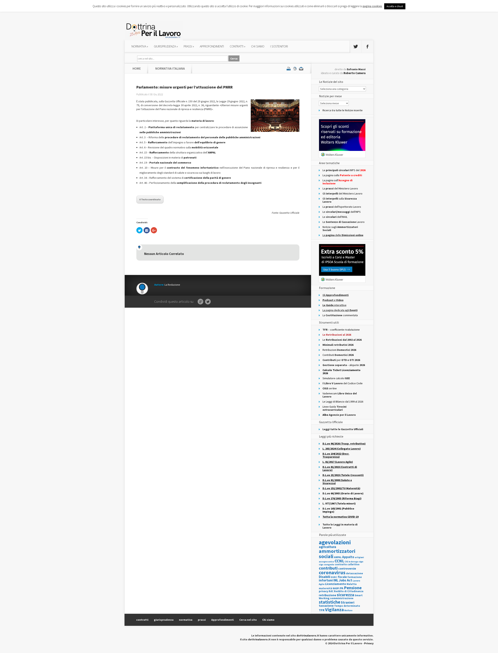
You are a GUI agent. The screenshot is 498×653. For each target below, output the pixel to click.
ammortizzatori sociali (337, 553)
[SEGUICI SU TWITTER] (355, 46)
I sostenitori (279, 46)
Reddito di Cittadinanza (348, 591)
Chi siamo (257, 46)
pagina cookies (372, 6)
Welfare (348, 610)
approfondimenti (212, 46)
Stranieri (347, 602)
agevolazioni (335, 542)
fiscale (342, 577)
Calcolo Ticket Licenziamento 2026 (341, 371)
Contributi (338, 355)
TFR (321, 610)
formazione (354, 577)
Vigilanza (334, 609)
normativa (140, 46)
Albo (339, 415)
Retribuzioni (339, 350)
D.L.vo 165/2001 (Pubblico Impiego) (338, 510)
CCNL (339, 561)
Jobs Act (345, 580)
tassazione (326, 605)
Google (200, 302)
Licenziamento (335, 584)
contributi (328, 568)
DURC (334, 577)
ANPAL (338, 557)
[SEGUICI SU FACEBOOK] (367, 46)
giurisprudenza (166, 46)
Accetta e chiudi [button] (395, 6)
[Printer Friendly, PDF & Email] (295, 68)
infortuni (326, 580)
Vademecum (340, 395)
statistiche (329, 602)
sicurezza (345, 594)
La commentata (340, 315)
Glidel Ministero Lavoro (342, 193)
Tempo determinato (347, 605)
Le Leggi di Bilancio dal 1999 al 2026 (343, 401)
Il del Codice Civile (343, 383)
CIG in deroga (351, 561)
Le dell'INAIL (335, 217)
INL (335, 580)
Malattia (352, 584)
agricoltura (327, 546)
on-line (330, 388)
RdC (331, 591)
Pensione (353, 587)
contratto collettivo (347, 564)
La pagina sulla (342, 175)
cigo (361, 561)
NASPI (336, 588)
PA (341, 588)
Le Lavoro (344, 222)
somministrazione (341, 598)
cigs (321, 564)
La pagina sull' (337, 182)
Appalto (348, 557)
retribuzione (327, 595)
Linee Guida (334, 408)
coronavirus (332, 572)
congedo (329, 564)
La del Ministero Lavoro (340, 188)
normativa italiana (170, 68)
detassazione (354, 573)
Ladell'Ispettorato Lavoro (342, 206)
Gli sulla (340, 200)
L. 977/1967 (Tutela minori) (339, 503)
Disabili (324, 576)
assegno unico (326, 561)
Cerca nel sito (248, 619)
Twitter (208, 302)
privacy (323, 591)
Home (136, 68)
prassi (189, 46)
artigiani (359, 557)
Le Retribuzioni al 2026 (337, 334)
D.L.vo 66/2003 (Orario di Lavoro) (343, 493)
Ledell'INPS (342, 212)
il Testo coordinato (149, 199)
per (341, 360)
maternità (325, 588)
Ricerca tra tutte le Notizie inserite (343, 110)
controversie (347, 568)
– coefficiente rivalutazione (341, 329)
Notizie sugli (340, 228)
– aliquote (344, 365)
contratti (237, 46)
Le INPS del (344, 170)
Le (342, 339)
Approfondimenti (222, 619)
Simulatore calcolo (336, 378)
